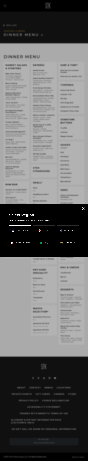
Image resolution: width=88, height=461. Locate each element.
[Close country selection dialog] (83, 208)
